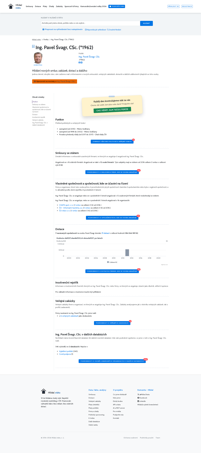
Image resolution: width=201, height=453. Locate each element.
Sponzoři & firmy (72, 6)
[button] (54, 81)
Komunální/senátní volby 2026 (93, 6)
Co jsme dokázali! (120, 394)
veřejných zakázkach (69, 316)
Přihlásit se (173, 6)
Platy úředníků (94, 405)
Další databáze (94, 421)
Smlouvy (29, 6)
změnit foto (38, 65)
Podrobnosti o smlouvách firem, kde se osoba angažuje (113, 171)
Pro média (117, 411)
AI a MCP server (119, 408)
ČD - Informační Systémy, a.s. (71, 208)
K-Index (92, 418)
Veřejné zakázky (38, 120)
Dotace (38, 6)
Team (158, 438)
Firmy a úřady (94, 411)
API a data (117, 405)
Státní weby (93, 425)
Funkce (35, 102)
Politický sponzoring (96, 415)
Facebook (143, 398)
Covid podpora (65, 354)
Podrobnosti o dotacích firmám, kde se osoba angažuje (113, 270)
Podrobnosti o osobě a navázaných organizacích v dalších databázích (113, 360)
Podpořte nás (117, 6)
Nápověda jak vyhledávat (96, 30)
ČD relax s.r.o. (64, 211)
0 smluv (77, 205)
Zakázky (59, 6)
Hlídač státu (36, 39)
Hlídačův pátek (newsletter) (147, 405)
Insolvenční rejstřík (38, 117)
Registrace (187, 6)
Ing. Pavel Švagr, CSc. (89, 56)
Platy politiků (93, 408)
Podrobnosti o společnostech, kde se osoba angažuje (113, 217)
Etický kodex (118, 401)
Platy (45, 6)
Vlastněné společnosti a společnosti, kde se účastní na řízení (41, 109)
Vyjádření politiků (66, 351)
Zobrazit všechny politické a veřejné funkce (113, 141)
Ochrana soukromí (131, 438)
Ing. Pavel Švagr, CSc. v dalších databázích (40, 124)
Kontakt (116, 418)
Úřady (51, 6)
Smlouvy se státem (38, 104)
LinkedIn (142, 401)
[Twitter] (81, 62)
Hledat (146, 23)
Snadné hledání (115, 30)
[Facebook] (79, 62)
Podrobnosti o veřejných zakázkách (113, 322)
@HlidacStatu (144, 394)
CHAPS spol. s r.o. (66, 205)
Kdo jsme (116, 398)
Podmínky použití (146, 438)
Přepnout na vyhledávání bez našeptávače (63, 29)
